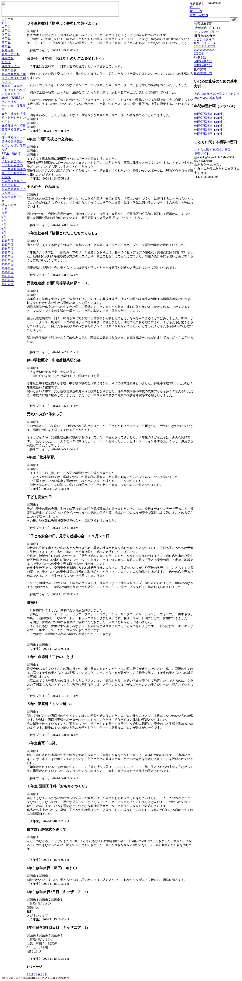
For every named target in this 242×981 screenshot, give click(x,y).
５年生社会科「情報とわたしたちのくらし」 (14, 117)
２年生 (6, 30)
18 (204, 46)
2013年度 (8, 280)
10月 (5, 212)
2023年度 (8, 252)
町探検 (6, 177)
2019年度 (8, 268)
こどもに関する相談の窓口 (212, 149)
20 (210, 46)
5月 (4, 232)
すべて (216, 27)
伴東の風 (8, 58)
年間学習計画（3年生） (210, 125)
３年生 (6, 34)
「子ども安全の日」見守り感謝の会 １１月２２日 (14, 169)
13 (210, 43)
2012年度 (8, 284)
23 (198, 49)
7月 (4, 224)
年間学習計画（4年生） (210, 121)
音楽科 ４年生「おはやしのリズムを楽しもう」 (14, 90)
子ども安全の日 (12, 161)
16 (198, 46)
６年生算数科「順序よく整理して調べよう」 (14, 78)
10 (201, 43)
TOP (4, 23)
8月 (4, 220)
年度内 (202, 27)
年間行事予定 (203, 65)
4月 (4, 236)
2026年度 (8, 240)
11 (204, 43)
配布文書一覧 (203, 73)
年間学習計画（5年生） (210, 117)
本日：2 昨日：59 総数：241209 (199, 11)
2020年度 (8, 264)
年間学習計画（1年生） (210, 133)
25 (204, 49)
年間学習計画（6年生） (210, 114)
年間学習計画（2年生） (210, 129)
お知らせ (8, 50)
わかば (6, 62)
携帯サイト (201, 153)
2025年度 (8, 244)
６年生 (6, 46)
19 (207, 46)
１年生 (6, 26)
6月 (4, 228)
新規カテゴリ (11, 54)
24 (201, 49)
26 (207, 49)
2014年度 (8, 276)
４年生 (6, 38)
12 (207, 43)
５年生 (6, 42)
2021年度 (8, 260)
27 (210, 49)
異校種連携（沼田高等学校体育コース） (14, 129)
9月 (4, 216)
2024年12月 (206, 31)
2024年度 (8, 248)
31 (201, 53)
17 (201, 46)
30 (198, 53)
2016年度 (8, 272)
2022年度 (8, 256)
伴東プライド (11, 66)
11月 (5, 208)
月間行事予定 (203, 61)
